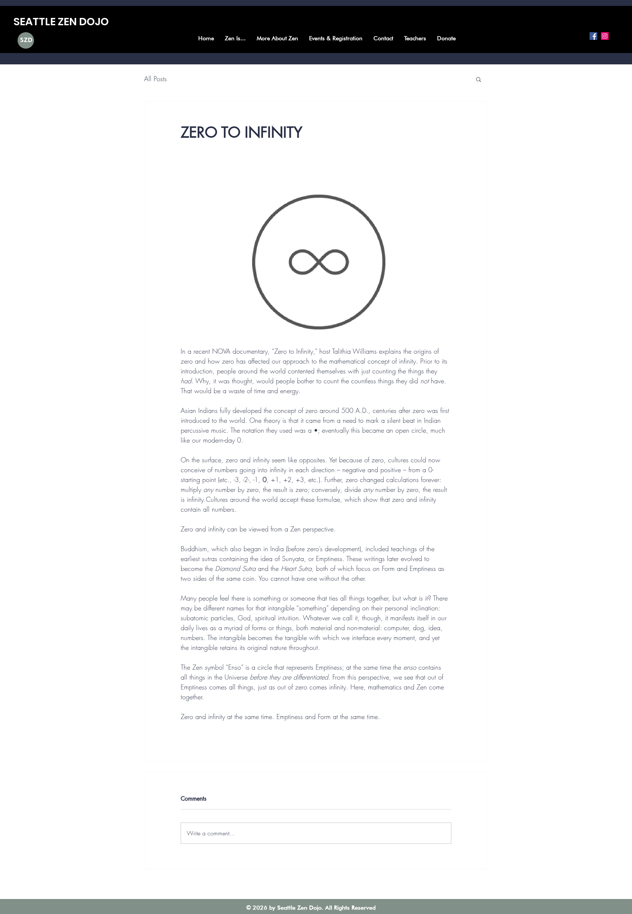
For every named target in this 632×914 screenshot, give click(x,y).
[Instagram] (605, 36)
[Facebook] (593, 36)
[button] (478, 79)
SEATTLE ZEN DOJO (61, 21)
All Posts (155, 78)
